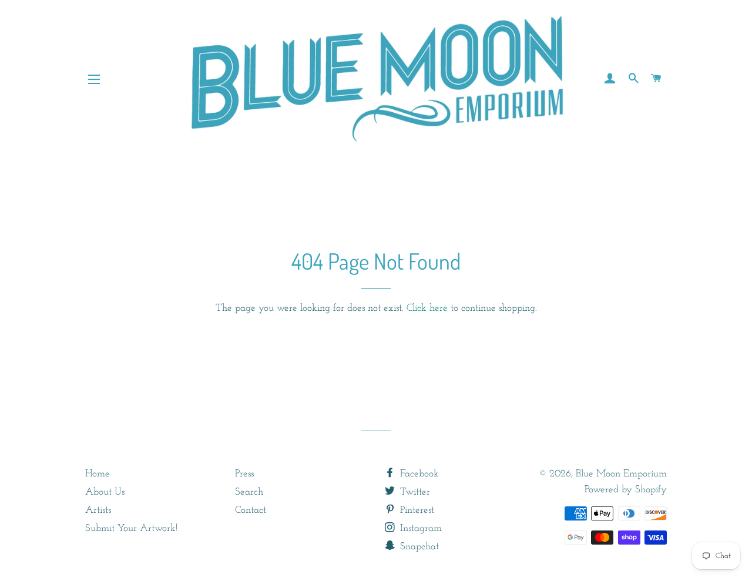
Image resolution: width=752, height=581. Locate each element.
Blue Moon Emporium (621, 474)
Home (97, 474)
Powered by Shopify (626, 490)
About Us (105, 492)
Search (249, 492)
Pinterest (415, 510)
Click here (427, 308)
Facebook (418, 474)
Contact (250, 510)
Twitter (413, 492)
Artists (98, 510)
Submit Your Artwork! (131, 528)
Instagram (419, 528)
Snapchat (418, 547)
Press (244, 474)
